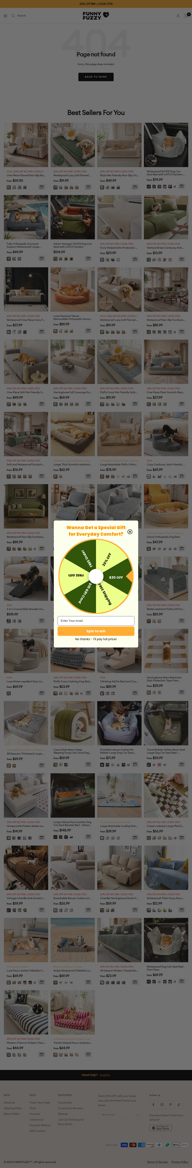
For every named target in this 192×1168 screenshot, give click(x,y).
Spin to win (96, 631)
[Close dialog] (130, 532)
